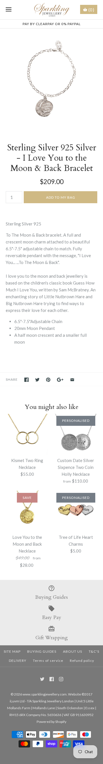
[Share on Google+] (60, 380)
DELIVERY (17, 660)
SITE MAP (12, 651)
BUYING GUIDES (41, 651)
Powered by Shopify (51, 721)
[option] (51, 80)
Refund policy (82, 660)
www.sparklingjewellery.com (45, 694)
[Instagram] (61, 679)
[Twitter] (42, 679)
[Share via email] (72, 380)
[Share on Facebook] (26, 380)
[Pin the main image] (48, 380)
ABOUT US (72, 651)
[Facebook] (51, 679)
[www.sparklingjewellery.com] (51, 10)
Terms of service (48, 660)
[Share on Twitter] (37, 380)
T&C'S (94, 651)
